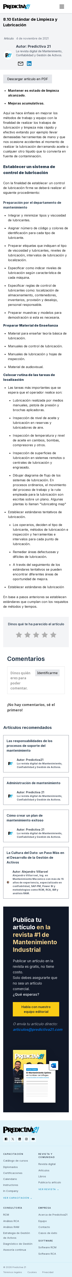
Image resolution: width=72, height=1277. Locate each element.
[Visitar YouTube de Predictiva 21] (33, 1139)
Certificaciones (12, 1173)
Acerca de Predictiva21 (52, 1214)
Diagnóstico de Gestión (17, 1243)
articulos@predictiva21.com (37, 1029)
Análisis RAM (11, 1227)
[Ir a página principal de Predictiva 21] (21, 1130)
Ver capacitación (17, 1197)
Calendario (10, 1179)
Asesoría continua (14, 1249)
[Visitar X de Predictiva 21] (13, 1139)
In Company (10, 1190)
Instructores (10, 1184)
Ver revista (48, 1189)
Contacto (44, 1227)
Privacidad (47, 1272)
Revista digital (47, 1164)
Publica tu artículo (49, 1182)
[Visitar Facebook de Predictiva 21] (6, 1139)
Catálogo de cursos (15, 1160)
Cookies (32, 1272)
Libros (42, 1176)
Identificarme (47, 673)
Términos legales (12, 1272)
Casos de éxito (47, 1233)
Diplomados (10, 1167)
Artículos (43, 1170)
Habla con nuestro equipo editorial (36, 1009)
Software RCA (47, 1253)
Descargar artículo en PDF (27, 79)
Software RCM (47, 1247)
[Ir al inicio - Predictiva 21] (16, 6)
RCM (6, 1214)
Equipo (42, 1221)
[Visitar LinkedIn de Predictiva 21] (19, 1139)
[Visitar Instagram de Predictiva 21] (26, 1139)
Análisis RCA (11, 1221)
